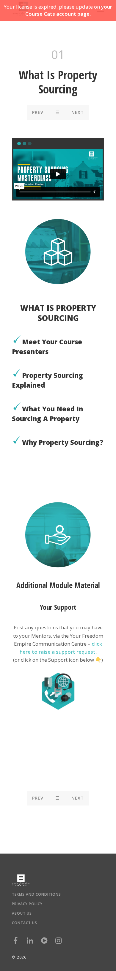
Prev (37, 112)
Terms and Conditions (36, 894)
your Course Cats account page (68, 10)
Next (77, 112)
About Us (22, 913)
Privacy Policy (27, 904)
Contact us (24, 923)
